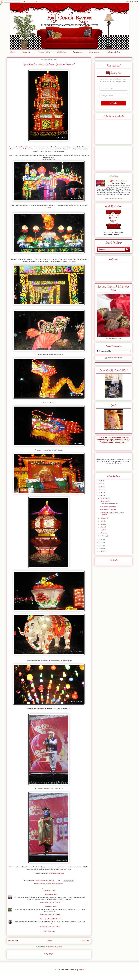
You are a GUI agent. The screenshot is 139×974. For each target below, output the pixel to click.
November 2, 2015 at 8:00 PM (50, 914)
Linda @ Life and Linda (49, 919)
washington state (58, 883)
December (104, 498)
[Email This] (64, 881)
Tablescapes (94, 51)
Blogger (81, 970)
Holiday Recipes (113, 51)
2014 (101, 539)
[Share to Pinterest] (73, 881)
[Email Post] (58, 880)
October (104, 518)
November (104, 501)
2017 (101, 490)
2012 (101, 545)
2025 (101, 481)
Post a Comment (49, 931)
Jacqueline (49, 894)
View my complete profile (113, 198)
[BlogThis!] (66, 881)
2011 (100, 548)
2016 (101, 492)
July (102, 521)
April (102, 530)
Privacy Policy (44, 51)
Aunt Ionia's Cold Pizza (108, 509)
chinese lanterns (45, 883)
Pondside (48, 906)
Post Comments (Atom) (54, 947)
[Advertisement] (113, 158)
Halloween (61, 51)
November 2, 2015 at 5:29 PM (50, 902)
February (104, 536)
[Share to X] (68, 881)
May (102, 527)
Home (12, 51)
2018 (101, 487)
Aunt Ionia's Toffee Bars (108, 506)
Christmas (77, 51)
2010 (101, 551)
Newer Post (13, 941)
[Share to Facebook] (71, 881)
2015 (101, 495)
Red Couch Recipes (119, 181)
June (102, 524)
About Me (26, 51)
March (103, 533)
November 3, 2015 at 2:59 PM (50, 927)
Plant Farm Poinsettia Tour (109, 504)
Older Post (85, 941)
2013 (101, 542)
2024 (101, 484)
